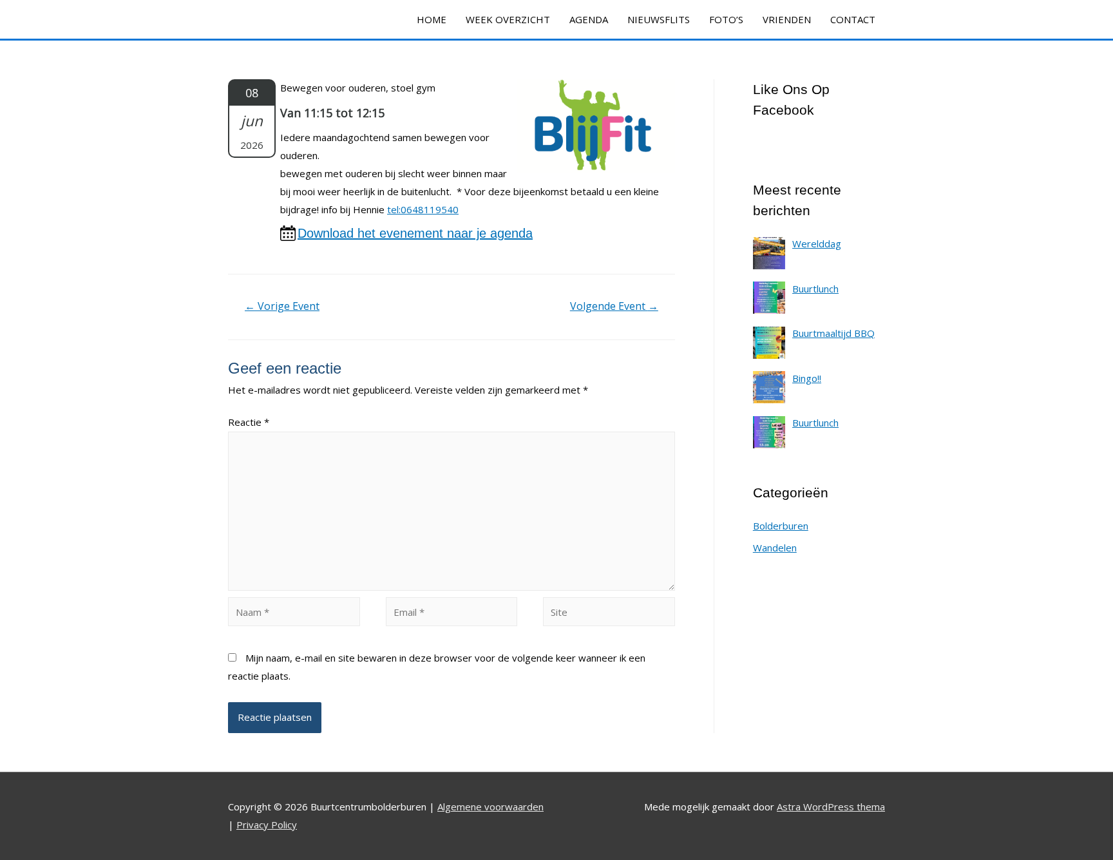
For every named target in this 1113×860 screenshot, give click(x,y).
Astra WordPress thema (831, 806)
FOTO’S (726, 19)
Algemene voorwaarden (490, 806)
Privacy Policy (266, 824)
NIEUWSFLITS (658, 19)
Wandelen (775, 547)
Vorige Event (282, 306)
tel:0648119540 (423, 209)
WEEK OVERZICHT (508, 19)
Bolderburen (780, 525)
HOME (431, 19)
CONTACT (852, 19)
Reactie (248, 422)
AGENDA (588, 19)
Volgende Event (614, 306)
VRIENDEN (787, 19)
